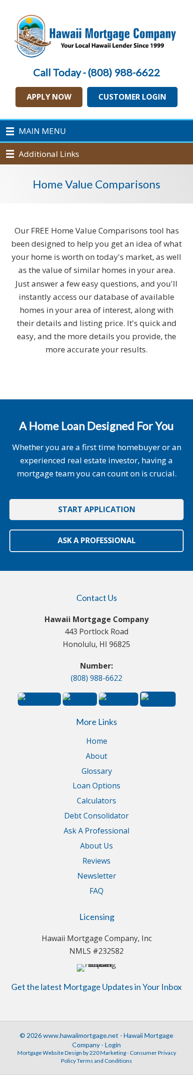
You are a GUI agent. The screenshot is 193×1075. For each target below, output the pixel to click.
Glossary (97, 771)
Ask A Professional (96, 831)
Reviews (96, 861)
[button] (48, 97)
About (96, 756)
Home (96, 741)
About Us (96, 846)
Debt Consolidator (96, 816)
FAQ (96, 891)
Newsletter (96, 876)
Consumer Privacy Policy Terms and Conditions (118, 1056)
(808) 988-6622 (96, 678)
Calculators (96, 801)
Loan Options (96, 786)
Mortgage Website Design (49, 1052)
